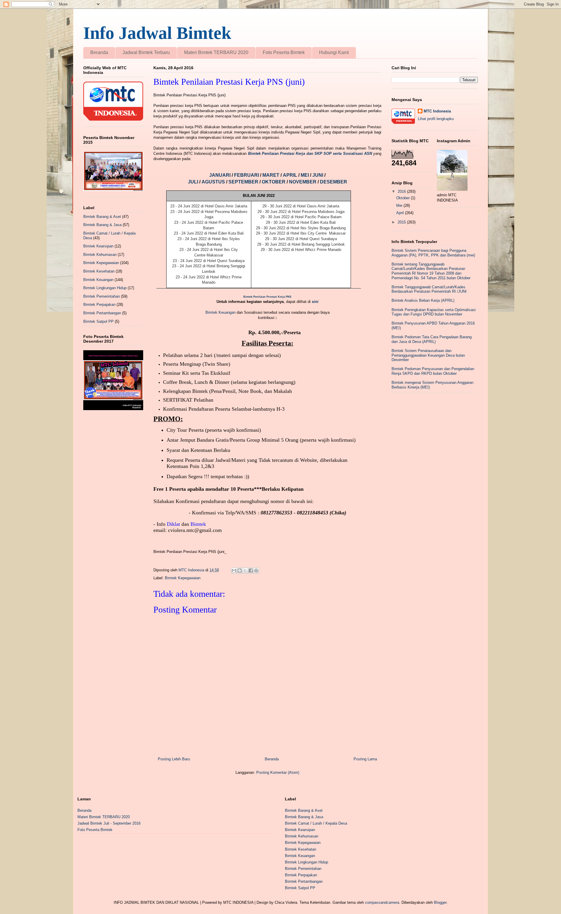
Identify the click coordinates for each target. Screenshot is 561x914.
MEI (305, 175)
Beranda (99, 52)
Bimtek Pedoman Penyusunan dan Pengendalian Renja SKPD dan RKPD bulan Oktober (433, 371)
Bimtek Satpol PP (98, 321)
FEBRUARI (247, 175)
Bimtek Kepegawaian (182, 578)
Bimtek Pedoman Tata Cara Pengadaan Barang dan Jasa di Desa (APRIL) (432, 339)
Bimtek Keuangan (220, 312)
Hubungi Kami (334, 52)
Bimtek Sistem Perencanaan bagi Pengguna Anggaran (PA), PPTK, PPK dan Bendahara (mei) (433, 252)
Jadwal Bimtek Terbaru (146, 52)
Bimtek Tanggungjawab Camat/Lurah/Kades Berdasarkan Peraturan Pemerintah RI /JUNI (429, 289)
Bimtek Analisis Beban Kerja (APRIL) (423, 300)
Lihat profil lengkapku (436, 119)
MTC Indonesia (437, 111)
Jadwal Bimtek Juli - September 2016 (109, 823)
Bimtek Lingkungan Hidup (105, 288)
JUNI (318, 175)
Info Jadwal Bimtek (157, 33)
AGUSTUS (214, 181)
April (400, 213)
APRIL (290, 175)
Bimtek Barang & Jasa (102, 225)
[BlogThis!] (240, 570)
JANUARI (220, 175)
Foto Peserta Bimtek (284, 52)
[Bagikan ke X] (245, 570)
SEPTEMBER (243, 181)
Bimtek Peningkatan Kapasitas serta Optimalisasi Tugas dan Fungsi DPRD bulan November (434, 312)
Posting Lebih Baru (174, 759)
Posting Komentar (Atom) (277, 772)
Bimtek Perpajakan (99, 304)
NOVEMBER (302, 181)
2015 (402, 222)
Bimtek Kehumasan (100, 254)
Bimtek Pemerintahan (101, 296)
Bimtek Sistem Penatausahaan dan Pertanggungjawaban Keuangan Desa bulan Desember (428, 355)
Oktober (403, 198)
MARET (271, 175)
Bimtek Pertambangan (102, 313)
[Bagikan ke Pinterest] (256, 570)
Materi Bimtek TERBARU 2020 (216, 52)
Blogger (440, 902)
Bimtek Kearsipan (98, 246)
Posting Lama (365, 759)
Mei (400, 205)
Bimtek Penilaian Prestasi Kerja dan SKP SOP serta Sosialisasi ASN (310, 153)
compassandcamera (382, 902)
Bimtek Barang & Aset (102, 216)
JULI (193, 181)
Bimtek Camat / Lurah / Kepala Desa (316, 823)
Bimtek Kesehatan (99, 271)
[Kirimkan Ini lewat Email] (234, 570)
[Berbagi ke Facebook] (251, 570)
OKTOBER (273, 181)
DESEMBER (333, 181)
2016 (402, 191)
